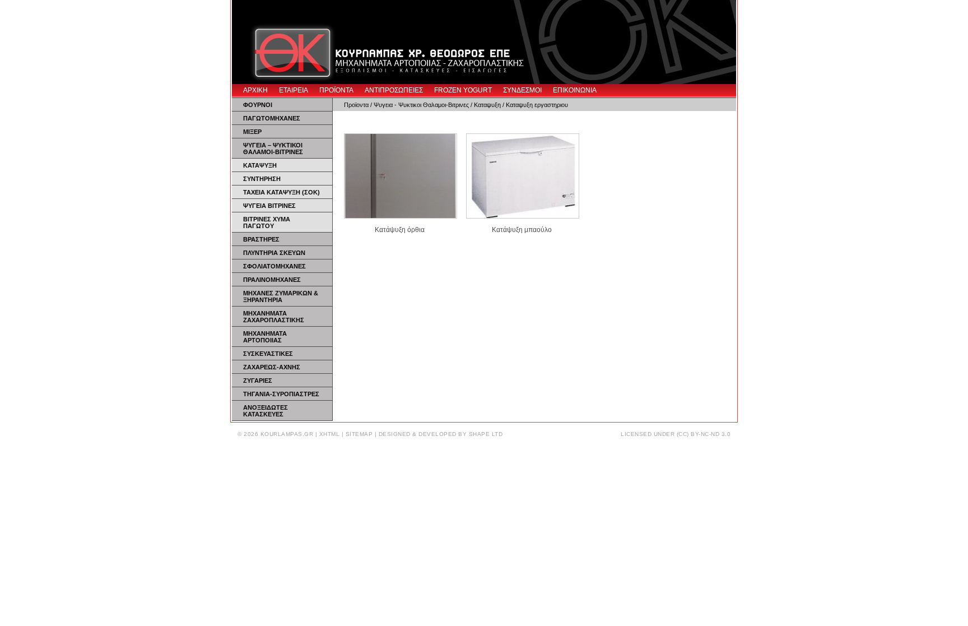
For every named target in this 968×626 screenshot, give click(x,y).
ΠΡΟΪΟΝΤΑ (336, 90)
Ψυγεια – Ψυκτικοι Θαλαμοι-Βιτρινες (273, 148)
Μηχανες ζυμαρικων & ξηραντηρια (280, 296)
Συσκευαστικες (268, 353)
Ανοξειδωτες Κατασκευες (265, 411)
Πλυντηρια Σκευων (274, 252)
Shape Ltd (486, 434)
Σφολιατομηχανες (274, 266)
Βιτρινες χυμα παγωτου (266, 222)
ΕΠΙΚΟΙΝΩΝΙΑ (575, 90)
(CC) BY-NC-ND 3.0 (704, 434)
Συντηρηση (262, 178)
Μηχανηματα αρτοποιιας (265, 337)
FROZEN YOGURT (463, 90)
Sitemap (359, 434)
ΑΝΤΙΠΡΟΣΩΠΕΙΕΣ (394, 90)
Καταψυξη (260, 165)
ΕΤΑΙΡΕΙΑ (293, 90)
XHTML (329, 434)
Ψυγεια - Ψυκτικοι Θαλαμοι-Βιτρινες (421, 104)
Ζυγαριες (257, 380)
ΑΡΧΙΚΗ (255, 90)
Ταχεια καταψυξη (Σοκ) (281, 192)
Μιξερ (252, 131)
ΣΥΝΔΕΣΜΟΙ (522, 90)
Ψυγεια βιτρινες (269, 205)
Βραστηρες (261, 239)
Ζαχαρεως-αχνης (271, 367)
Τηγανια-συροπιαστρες (281, 394)
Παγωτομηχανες (271, 118)
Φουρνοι (257, 104)
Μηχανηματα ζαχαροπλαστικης (273, 316)
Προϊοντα (356, 104)
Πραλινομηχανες (272, 279)
